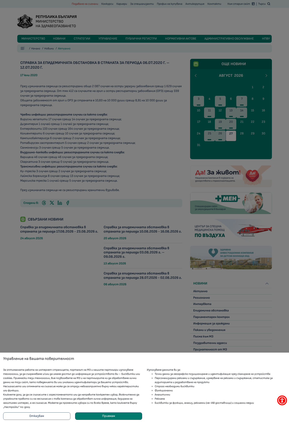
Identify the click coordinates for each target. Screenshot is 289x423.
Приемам (108, 416)
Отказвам (36, 416)
